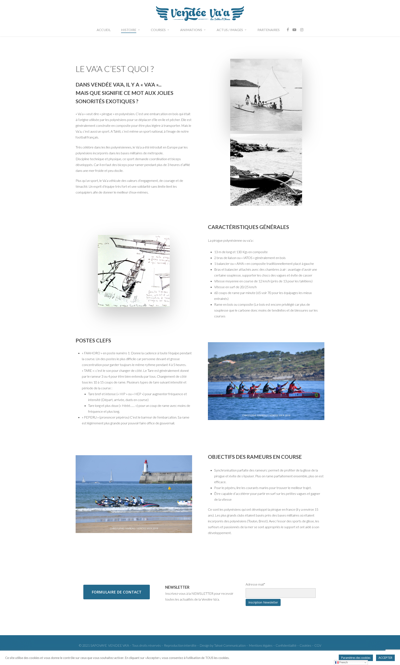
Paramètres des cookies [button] (355, 657)
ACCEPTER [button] (385, 657)
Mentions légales (260, 645)
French (343, 662)
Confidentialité (286, 645)
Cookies (306, 645)
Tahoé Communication (230, 645)
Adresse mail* (255, 584)
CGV (317, 645)
